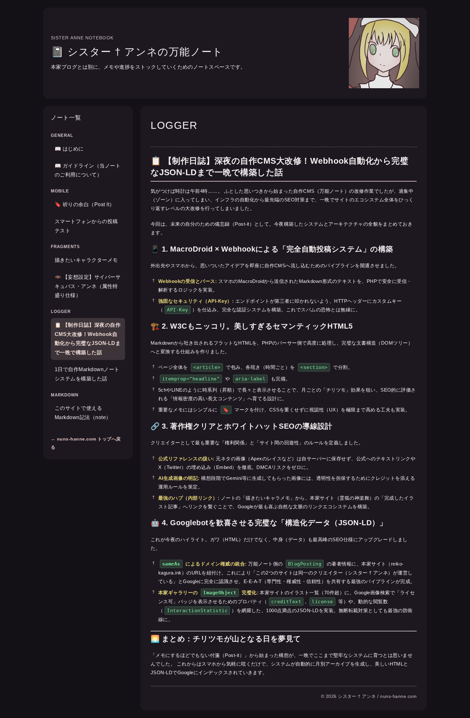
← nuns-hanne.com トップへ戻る (86, 443)
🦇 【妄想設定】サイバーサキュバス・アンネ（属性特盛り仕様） (88, 286)
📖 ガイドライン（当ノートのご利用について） (88, 170)
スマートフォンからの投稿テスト (86, 226)
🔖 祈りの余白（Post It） (85, 204)
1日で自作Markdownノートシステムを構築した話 (87, 374)
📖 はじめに (69, 149)
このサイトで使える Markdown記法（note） (83, 413)
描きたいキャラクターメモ (86, 260)
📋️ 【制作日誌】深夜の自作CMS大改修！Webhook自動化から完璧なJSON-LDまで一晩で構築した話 (88, 338)
